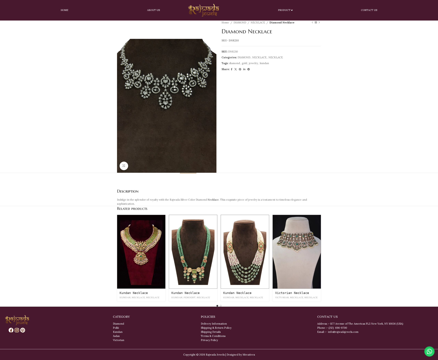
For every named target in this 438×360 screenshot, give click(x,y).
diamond (234, 63)
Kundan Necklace (134, 293)
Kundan (118, 331)
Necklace (213, 199)
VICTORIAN (282, 297)
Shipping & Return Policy (216, 327)
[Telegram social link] (248, 69)
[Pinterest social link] (240, 69)
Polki (116, 327)
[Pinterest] (22, 330)
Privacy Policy (209, 340)
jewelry (253, 63)
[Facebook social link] (231, 69)
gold (244, 63)
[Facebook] (11, 330)
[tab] (188, 178)
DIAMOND (240, 22)
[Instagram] (16, 330)
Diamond (118, 323)
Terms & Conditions (213, 336)
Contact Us (369, 10)
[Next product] (319, 22)
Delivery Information (214, 323)
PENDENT (190, 297)
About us (153, 10)
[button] (429, 351)
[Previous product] (312, 22)
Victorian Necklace (292, 293)
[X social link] (235, 69)
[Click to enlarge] (124, 166)
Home (64, 10)
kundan (264, 63)
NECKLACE (258, 22)
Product (284, 10)
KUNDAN (125, 297)
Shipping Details (211, 331)
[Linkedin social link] (244, 69)
